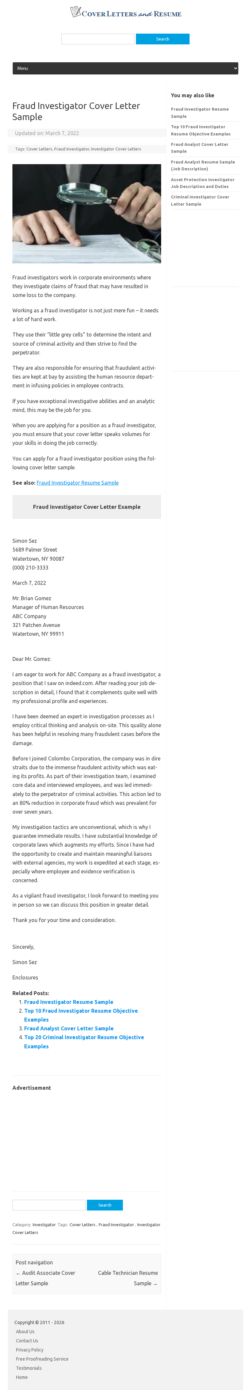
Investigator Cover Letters (116, 149)
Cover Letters (39, 149)
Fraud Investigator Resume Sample (78, 483)
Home (22, 1377)
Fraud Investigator (71, 149)
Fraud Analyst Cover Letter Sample (69, 1028)
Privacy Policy (29, 1349)
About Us (25, 1331)
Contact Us (27, 1340)
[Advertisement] (86, 1138)
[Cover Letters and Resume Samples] (125, 17)
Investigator (44, 1224)
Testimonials (29, 1368)
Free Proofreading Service (42, 1359)
